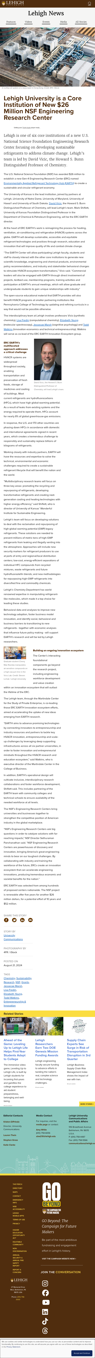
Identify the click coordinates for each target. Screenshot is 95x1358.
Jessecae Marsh (13, 986)
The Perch (17, 1184)
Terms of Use (19, 1219)
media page (42, 1124)
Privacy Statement (13, 1347)
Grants (25, 982)
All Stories (81, 21)
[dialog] (47, 1348)
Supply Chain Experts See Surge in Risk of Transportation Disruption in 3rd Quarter (79, 1049)
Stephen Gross (10, 1140)
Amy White (41, 1129)
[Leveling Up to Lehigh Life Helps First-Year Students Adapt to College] (16, 1026)
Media (63, 21)
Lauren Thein (9, 1135)
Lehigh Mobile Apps (18, 1214)
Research (9, 982)
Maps (15, 1192)
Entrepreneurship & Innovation (15, 1003)
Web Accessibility (19, 1208)
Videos (28, 21)
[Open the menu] (89, 3)
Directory (17, 1188)
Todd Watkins (11, 998)
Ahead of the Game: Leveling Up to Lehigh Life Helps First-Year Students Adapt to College (16, 1049)
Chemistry (9, 978)
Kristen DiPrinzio (11, 1121)
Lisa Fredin (10, 990)
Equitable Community (18, 1243)
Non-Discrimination (20, 1250)
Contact (17, 1196)
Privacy (16, 1223)
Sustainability (23, 978)
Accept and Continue (82, 1353)
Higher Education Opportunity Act (19, 1234)
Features (11, 21)
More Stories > (87, 1104)
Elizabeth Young (13, 994)
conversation (68, 1272)
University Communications (13, 937)
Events (46, 21)
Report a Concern (17, 1271)
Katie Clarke (9, 1144)
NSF (18, 982)
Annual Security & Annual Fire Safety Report (18, 1260)
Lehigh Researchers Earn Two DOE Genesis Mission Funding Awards (46, 1048)
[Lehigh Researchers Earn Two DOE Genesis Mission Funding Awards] (47, 1026)
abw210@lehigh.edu (46, 1136)
